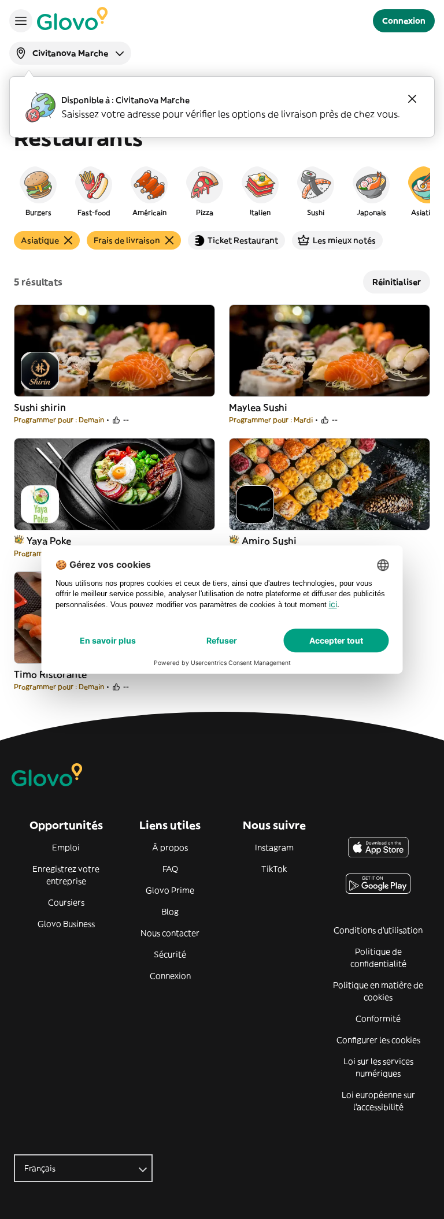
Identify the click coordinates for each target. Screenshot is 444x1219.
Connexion (170, 976)
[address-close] (412, 98)
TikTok (274, 869)
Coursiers (66, 902)
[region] (222, 190)
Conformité (378, 1018)
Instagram (274, 847)
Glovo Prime (170, 890)
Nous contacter (169, 933)
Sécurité (170, 954)
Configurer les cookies (378, 1040)
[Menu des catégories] (20, 20)
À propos (170, 847)
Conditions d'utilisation (378, 930)
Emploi (66, 847)
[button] (38, 190)
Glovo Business (66, 924)
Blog (170, 911)
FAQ (170, 869)
